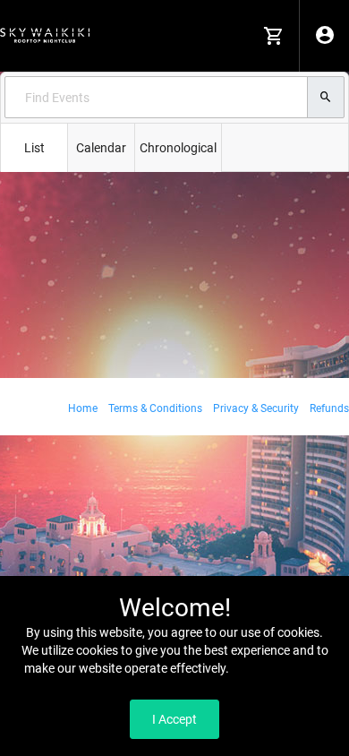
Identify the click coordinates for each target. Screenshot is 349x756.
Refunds (329, 408)
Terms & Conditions (155, 408)
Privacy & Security (256, 408)
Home (83, 408)
